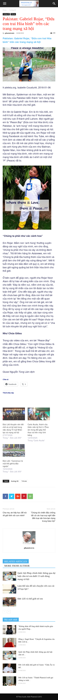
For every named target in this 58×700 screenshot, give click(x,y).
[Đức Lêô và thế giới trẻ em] (9, 601)
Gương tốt (12, 10)
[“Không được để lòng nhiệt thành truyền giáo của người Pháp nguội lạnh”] (9, 629)
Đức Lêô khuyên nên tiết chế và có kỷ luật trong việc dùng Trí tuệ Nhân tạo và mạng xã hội (13, 428)
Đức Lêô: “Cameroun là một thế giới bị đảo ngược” (13, 464)
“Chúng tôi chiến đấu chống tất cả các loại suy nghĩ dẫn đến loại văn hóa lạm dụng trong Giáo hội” (43, 516)
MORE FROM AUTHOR (17, 565)
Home (5, 10)
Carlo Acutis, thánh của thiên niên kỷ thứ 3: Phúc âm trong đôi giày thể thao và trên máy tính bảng (38, 429)
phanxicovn (9, 33)
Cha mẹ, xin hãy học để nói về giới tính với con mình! (15, 514)
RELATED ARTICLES (15, 561)
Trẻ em (13, 14)
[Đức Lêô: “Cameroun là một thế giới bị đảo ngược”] (14, 450)
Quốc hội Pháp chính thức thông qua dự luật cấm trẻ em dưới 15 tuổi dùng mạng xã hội (36, 576)
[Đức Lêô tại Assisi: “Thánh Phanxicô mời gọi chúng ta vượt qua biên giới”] (9, 681)
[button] (54, 3)
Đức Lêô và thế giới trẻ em (31, 598)
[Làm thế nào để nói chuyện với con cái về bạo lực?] (9, 589)
